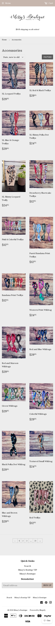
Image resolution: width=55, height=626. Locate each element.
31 (35, 540)
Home (4, 40)
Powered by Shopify (38, 610)
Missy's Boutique (27, 573)
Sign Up (47, 585)
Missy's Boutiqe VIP (27, 570)
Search (27, 566)
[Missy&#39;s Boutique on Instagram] (50, 602)
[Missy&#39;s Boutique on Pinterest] (46, 602)
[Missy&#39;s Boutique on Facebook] (41, 602)
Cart (50, 3)
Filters (47, 57)
